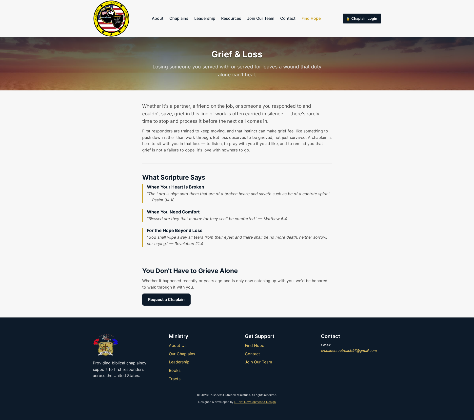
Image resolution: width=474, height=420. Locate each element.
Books (174, 370)
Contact (288, 18)
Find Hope (311, 18)
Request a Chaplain (166, 299)
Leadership (204, 18)
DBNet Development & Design (255, 402)
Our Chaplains (182, 353)
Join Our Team (260, 18)
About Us (177, 345)
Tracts (174, 378)
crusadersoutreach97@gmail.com (349, 350)
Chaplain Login (364, 18)
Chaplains (178, 18)
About (157, 18)
